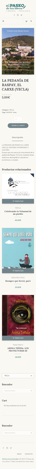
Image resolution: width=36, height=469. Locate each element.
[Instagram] (18, 15)
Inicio (19, 454)
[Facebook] (14, 15)
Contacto (29, 454)
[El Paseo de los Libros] (18, 8)
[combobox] (18, 375)
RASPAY (9, 112)
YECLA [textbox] (18, 376)
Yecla (14, 112)
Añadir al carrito (18, 125)
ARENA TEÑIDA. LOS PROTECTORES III (18, 349)
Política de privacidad (10, 459)
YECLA (11, 110)
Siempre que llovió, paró (18, 281)
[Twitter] (21, 15)
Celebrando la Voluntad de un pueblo (17, 212)
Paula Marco (18, 345)
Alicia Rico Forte (18, 277)
